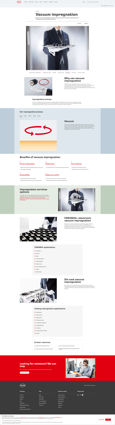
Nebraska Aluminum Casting (37, 197)
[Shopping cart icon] (112, 5)
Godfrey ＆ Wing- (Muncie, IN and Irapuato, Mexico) (35, 198)
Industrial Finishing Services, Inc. (26, 197)
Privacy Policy (41, 417)
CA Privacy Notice (57, 417)
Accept (108, 419)
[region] (57, 419)
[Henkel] (23, 385)
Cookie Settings (101, 419)
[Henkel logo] (19, 2)
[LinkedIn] (78, 395)
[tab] (21, 116)
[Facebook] (80, 395)
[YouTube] (82, 395)
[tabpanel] (57, 135)
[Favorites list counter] (110, 6)
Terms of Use (23, 417)
